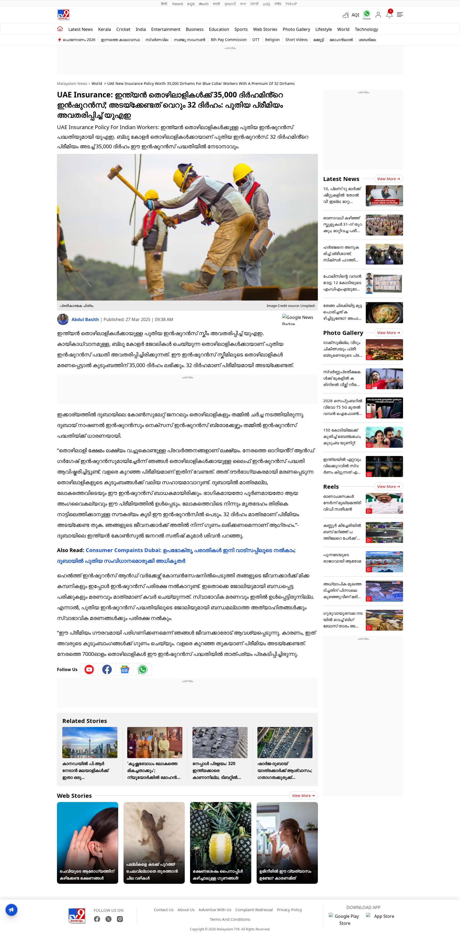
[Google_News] (125, 669)
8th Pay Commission (229, 39)
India (141, 29)
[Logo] (63, 14)
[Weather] (347, 15)
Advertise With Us (215, 909)
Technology (366, 29)
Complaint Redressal (254, 909)
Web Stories (265, 29)
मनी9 (278, 3)
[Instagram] (120, 919)
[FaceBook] (97, 919)
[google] (300, 319)
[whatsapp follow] (142, 669)
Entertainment (165, 29)
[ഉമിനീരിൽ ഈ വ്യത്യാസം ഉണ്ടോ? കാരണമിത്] (287, 805)
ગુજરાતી (230, 3)
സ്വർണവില (156, 39)
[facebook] (107, 669)
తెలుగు (204, 3)
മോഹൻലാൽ (341, 39)
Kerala (104, 29)
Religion (272, 39)
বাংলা (243, 3)
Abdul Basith (86, 319)
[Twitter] (108, 919)
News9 (177, 3)
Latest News (341, 179)
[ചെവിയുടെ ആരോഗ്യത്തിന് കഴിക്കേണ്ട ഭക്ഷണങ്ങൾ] (87, 805)
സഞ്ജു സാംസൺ (189, 39)
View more (301, 795)
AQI (355, 15)
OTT (256, 39)
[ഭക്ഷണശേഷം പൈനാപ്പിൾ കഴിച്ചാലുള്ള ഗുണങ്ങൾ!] (220, 805)
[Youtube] (89, 669)
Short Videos (296, 39)
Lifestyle (323, 29)
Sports (241, 29)
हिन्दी (164, 3)
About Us (186, 909)
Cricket (123, 29)
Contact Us (164, 909)
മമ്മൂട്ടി (318, 39)
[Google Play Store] (344, 920)
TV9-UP (291, 3)
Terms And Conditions (230, 919)
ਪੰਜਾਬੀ (254, 3)
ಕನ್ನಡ (191, 3)
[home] (60, 28)
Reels (331, 486)
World (343, 29)
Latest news (80, 29)
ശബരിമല (367, 39)
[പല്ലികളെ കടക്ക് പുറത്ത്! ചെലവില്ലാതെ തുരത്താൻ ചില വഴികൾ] (154, 805)
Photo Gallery (296, 29)
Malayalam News (72, 83)
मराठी (216, 3)
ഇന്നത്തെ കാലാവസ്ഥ (120, 39)
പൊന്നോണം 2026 (79, 39)
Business (195, 29)
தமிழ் (266, 3)
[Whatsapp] (365, 14)
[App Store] (382, 920)
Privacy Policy (289, 909)
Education (219, 29)
